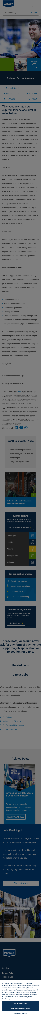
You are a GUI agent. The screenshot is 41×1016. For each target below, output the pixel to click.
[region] (20, 998)
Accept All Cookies (20, 1003)
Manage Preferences (20, 1013)
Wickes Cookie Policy (27, 999)
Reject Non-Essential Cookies (20, 1008)
